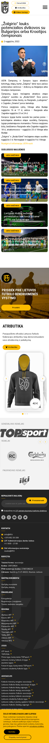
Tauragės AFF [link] (7, 632)
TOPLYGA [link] (5, 654)
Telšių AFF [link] (5, 635)
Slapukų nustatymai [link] (17, 737)
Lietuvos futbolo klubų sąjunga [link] (14, 687)
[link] (5, 7)
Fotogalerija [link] (6, 598)
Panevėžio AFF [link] (7, 626)
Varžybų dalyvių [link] (8, 587)
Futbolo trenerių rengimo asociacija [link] (16, 682)
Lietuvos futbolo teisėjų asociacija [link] (15, 690)
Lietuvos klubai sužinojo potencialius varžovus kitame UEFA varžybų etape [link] (21, 216)
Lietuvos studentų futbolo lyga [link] (14, 668)
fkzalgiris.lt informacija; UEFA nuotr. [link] (17, 143)
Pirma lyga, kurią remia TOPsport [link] (15, 657)
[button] (40, 442)
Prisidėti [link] (16, 308)
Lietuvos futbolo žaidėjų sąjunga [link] (15, 705)
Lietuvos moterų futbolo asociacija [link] (16, 696)
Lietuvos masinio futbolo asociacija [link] (16, 693)
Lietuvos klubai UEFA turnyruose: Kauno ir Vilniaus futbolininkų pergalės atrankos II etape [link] (24, 241)
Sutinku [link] (11, 732)
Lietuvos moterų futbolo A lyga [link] (14, 660)
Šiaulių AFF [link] (6, 629)
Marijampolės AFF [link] (8, 623)
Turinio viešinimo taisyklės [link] (12, 604)
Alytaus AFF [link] (6, 615)
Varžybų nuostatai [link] (9, 584)
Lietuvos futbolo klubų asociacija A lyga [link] (18, 684)
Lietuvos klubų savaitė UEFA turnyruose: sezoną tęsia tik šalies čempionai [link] (21, 166)
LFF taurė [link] (5, 651)
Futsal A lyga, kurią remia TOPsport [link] (16, 665)
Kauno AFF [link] (6, 618)
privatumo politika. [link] (37, 726)
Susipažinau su (25, 511)
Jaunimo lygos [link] (7, 663)
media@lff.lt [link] (9, 551)
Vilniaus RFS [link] (6, 641)
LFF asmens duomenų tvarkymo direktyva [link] (31, 511)
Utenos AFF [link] (6, 638)
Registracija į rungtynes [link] (11, 601)
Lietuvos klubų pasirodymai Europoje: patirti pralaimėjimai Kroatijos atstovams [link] (22, 191)
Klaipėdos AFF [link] (7, 620)
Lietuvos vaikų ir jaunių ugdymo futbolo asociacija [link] (22, 702)
